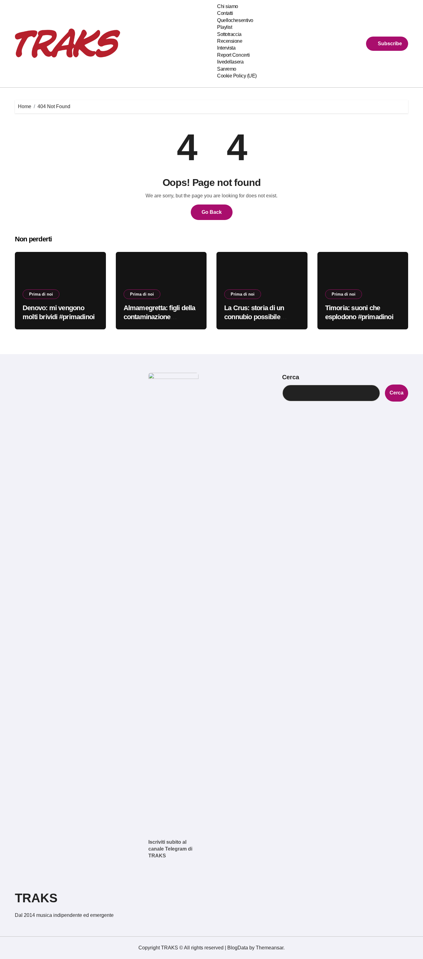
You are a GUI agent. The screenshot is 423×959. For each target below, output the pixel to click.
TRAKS (36, 898)
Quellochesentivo (235, 20)
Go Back (212, 212)
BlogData (237, 947)
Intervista (226, 48)
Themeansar (269, 947)
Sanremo (226, 69)
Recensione (229, 41)
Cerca (290, 377)
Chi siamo (227, 6)
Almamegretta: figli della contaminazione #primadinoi (159, 316)
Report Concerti (233, 55)
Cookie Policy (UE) (236, 75)
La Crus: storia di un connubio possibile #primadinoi (254, 316)
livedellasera (230, 61)
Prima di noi (41, 294)
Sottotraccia (229, 34)
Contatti (225, 13)
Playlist (224, 27)
